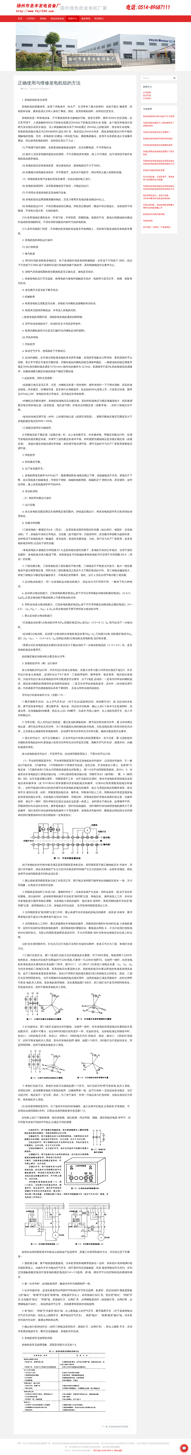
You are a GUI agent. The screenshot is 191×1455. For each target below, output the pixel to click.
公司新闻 (147, 92)
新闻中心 (72, 18)
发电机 (43, 18)
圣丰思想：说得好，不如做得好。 (157, 227)
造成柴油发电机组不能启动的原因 (157, 138)
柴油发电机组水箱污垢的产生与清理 (158, 116)
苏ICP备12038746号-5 (103, 1450)
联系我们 (99, 18)
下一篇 (115, 1426)
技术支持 (147, 95)
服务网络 (85, 18)
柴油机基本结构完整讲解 (154, 214)
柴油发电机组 (57, 18)
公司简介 (31, 18)
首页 (20, 18)
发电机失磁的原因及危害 (154, 170)
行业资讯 (147, 98)
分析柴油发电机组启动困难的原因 (157, 145)
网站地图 (118, 1450)
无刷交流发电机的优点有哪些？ (156, 132)
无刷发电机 (148, 220)
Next (170, 46)
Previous (21, 46)
